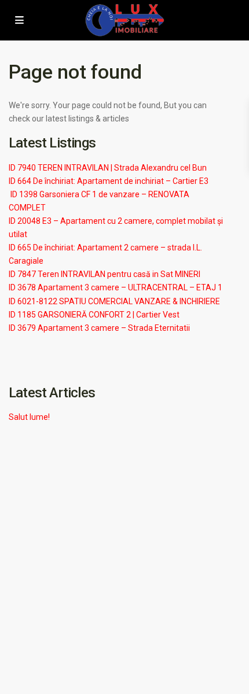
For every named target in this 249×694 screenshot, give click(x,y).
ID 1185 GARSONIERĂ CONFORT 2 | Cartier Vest (94, 314)
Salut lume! (29, 417)
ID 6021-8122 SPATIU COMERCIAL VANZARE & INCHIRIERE (114, 301)
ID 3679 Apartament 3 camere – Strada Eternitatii (99, 328)
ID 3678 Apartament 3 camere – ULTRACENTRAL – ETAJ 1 (115, 287)
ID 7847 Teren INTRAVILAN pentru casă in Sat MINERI (104, 274)
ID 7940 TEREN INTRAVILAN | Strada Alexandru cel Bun (108, 167)
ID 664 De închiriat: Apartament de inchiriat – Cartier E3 (108, 181)
